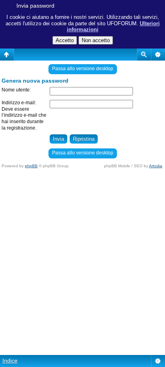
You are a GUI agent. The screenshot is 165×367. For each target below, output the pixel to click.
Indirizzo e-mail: (19, 102)
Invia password (35, 5)
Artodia (155, 166)
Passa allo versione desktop (82, 68)
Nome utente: (16, 90)
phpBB (31, 166)
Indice (10, 360)
